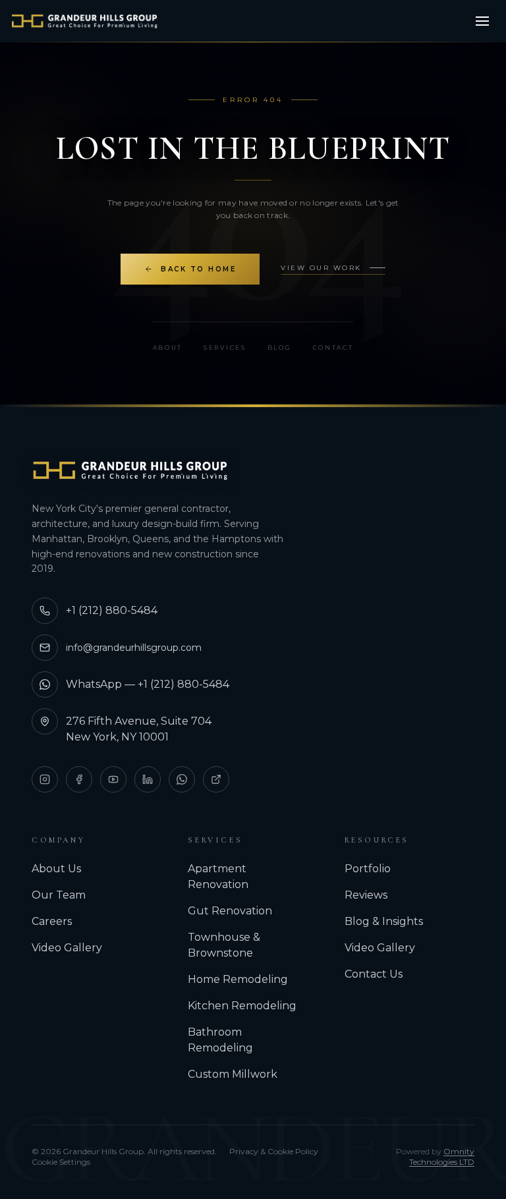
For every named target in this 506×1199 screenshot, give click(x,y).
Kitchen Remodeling (242, 1005)
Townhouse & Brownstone (224, 945)
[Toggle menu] (482, 21)
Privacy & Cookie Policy (273, 1151)
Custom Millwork (232, 1074)
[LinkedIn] (147, 779)
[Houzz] (216, 779)
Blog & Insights (384, 921)
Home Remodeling (238, 979)
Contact (333, 347)
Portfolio (368, 868)
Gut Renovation (230, 911)
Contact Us (374, 974)
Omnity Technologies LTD (441, 1156)
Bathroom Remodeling (220, 1040)
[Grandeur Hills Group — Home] (130, 470)
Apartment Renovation (218, 876)
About (168, 347)
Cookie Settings (61, 1162)
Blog (279, 347)
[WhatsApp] (182, 779)
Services (225, 347)
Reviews (366, 895)
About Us (56, 868)
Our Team (59, 895)
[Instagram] (45, 779)
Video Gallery (67, 947)
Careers (52, 921)
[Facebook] (79, 779)
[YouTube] (113, 779)
